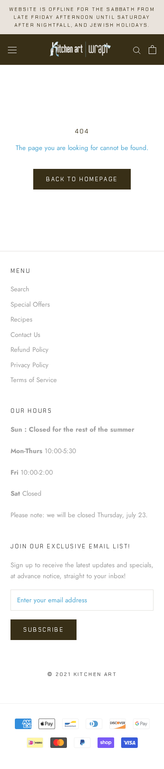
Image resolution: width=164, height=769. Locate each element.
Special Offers (30, 304)
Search (19, 289)
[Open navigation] (12, 49)
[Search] (137, 50)
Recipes (21, 319)
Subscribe (43, 629)
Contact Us (25, 335)
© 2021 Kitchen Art (82, 674)
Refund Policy (29, 349)
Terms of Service (33, 380)
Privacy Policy (29, 365)
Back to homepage (82, 179)
